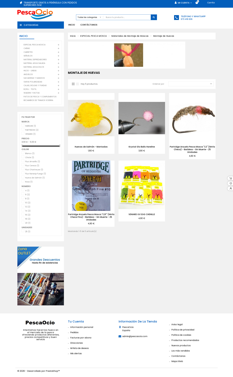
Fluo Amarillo (32, 161)
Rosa (29, 182)
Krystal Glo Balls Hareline (142, 146)
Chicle (29, 157)
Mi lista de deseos (79, 348)
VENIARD (30, 134)
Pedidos (74, 332)
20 (27, 223)
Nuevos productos (181, 345)
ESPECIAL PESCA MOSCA (34, 44)
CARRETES (28, 52)
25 (27, 231)
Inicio (71, 24)
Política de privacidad (182, 329)
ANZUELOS (28, 74)
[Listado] (77, 84)
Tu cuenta (76, 321)
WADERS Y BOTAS (32, 92)
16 (27, 215)
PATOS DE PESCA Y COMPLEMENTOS (40, 96)
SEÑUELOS (28, 55)
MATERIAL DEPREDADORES (35, 59)
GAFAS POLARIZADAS (33, 81)
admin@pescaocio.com (134, 336)
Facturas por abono (80, 337)
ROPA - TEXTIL (30, 89)
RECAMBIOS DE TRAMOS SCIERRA (38, 100)
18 (27, 219)
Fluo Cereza (32, 165)
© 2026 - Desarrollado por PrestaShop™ (38, 371)
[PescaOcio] (41, 323)
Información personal (81, 327)
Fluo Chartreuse (34, 170)
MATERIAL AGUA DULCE (34, 67)
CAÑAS (27, 48)
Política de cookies (181, 335)
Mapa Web (177, 361)
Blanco (30, 153)
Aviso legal (177, 324)
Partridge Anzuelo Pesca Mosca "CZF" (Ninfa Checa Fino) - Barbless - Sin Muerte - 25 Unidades (91, 217)
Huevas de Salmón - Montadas (91, 146)
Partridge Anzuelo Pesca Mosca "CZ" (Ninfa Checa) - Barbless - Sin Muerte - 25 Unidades (192, 149)
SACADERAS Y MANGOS (34, 78)
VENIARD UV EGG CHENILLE (142, 214)
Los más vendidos (180, 350)
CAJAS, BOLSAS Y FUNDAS (35, 85)
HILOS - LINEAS (30, 70)
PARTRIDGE (32, 130)
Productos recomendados (185, 340)
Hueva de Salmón (35, 178)
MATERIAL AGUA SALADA (34, 63)
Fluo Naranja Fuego (35, 174)
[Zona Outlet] (40, 276)
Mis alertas (76, 353)
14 (28, 211)
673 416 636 (186, 19)
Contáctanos (88, 24)
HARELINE (30, 126)
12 (27, 207)
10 (27, 203)
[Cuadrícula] (73, 84)
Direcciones (76, 342)
